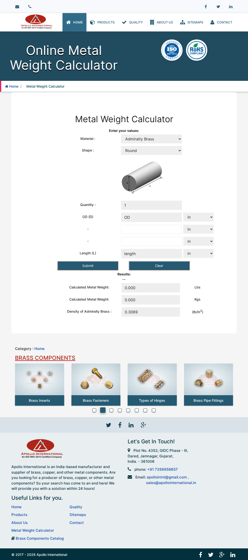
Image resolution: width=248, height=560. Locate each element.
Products (105, 22)
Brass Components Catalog (40, 538)
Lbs (197, 287)
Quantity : (88, 205)
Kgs (197, 299)
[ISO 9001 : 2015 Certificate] (172, 50)
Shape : (88, 150)
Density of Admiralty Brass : (89, 311)
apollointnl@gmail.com (167, 477)
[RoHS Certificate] (197, 50)
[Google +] (222, 554)
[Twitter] (218, 7)
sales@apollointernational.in (171, 482)
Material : (87, 138)
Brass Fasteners (96, 400)
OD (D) (87, 217)
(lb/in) (197, 311)
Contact (223, 22)
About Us (164, 22)
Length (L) (88, 253)
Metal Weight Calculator (44, 86)
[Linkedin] (231, 7)
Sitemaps (194, 22)
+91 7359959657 (162, 469)
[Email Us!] (17, 7)
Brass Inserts (39, 400)
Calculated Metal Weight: (89, 287)
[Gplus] (142, 424)
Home (77, 22)
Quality (135, 22)
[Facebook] (205, 7)
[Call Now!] (30, 7)
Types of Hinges (152, 400)
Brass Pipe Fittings (209, 400)
